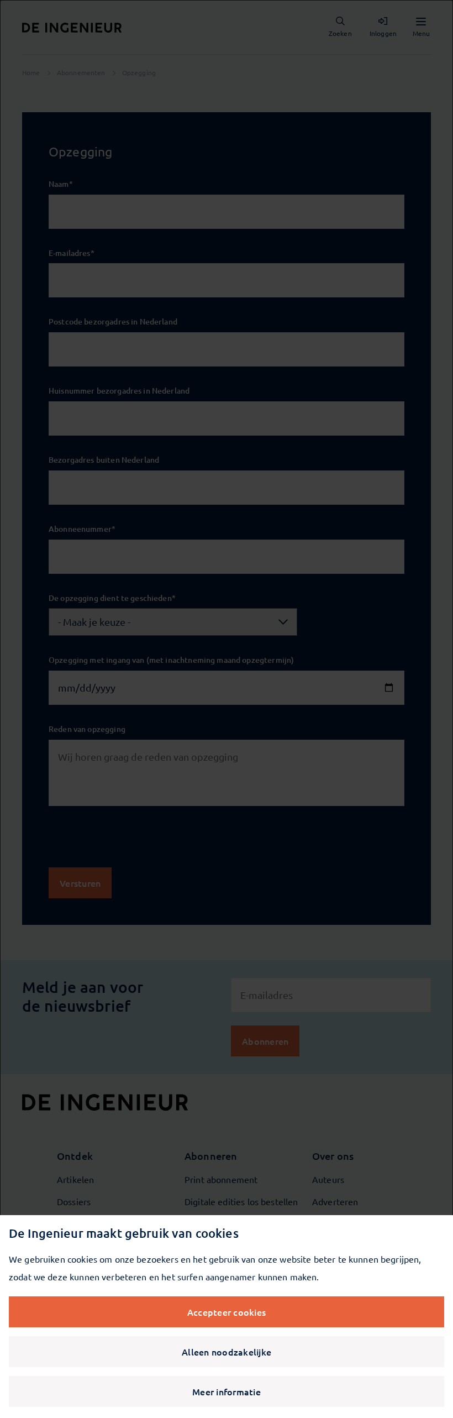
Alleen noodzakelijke (226, 1352)
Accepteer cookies (226, 1312)
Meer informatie (226, 1391)
